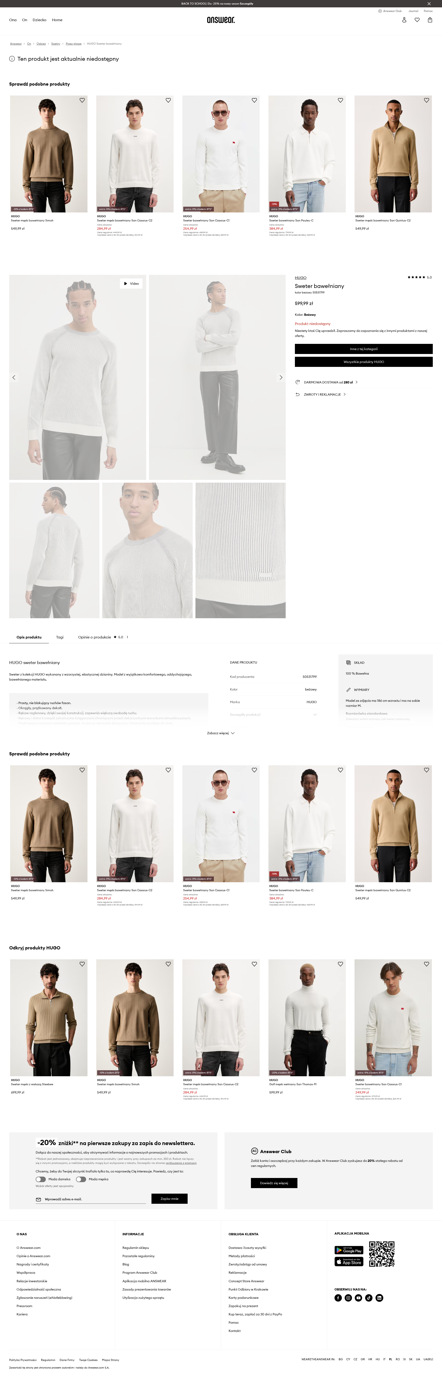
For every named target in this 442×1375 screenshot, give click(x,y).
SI (404, 1359)
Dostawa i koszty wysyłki (247, 1248)
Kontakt (235, 1331)
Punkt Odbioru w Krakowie (248, 1289)
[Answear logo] (221, 20)
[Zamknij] (429, 3)
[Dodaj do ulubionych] (82, 100)
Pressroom (24, 1306)
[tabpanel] (221, 690)
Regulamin (48, 1360)
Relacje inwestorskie (32, 1281)
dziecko (40, 19)
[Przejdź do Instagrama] (348, 1298)
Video (134, 283)
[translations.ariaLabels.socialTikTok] (369, 1298)
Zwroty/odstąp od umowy (248, 1264)
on (24, 19)
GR (363, 1359)
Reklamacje (238, 1273)
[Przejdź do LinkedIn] (379, 1298)
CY (348, 1359)
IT (384, 1359)
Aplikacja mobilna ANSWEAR (144, 1281)
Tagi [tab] (60, 637)
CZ (355, 1359)
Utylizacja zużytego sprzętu (143, 1298)
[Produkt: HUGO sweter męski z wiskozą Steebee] (48, 1017)
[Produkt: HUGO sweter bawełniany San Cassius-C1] (221, 154)
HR (370, 1359)
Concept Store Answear (246, 1281)
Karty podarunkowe (244, 1298)
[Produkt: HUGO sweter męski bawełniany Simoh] (48, 154)
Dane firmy (67, 1360)
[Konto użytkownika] (404, 20)
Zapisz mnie (169, 1199)
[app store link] (348, 1261)
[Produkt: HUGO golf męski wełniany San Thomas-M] (307, 1017)
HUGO (300, 277)
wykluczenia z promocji (181, 1163)
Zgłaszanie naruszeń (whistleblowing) (44, 1298)
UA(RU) (428, 1359)
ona (13, 19)
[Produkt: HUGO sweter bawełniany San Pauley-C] (307, 154)
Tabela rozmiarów (359, 727)
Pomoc (234, 1322)
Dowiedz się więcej (274, 1183)
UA (418, 1359)
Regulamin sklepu (135, 1248)
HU (378, 1359)
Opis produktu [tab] (29, 637)
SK (411, 1359)
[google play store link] (348, 1250)
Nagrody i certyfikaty (33, 1264)
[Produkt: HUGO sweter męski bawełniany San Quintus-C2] (393, 154)
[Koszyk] (430, 20)
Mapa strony (110, 1360)
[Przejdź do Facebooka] (338, 1298)
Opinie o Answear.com (33, 1256)
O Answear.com (29, 1248)
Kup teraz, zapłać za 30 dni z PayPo (255, 1314)
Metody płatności (242, 1256)
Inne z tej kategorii (364, 349)
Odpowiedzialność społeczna (39, 1289)
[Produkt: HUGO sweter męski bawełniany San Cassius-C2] (135, 154)
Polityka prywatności (23, 1360)
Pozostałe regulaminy (138, 1256)
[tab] (103, 637)
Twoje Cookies (88, 1360)
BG (341, 1359)
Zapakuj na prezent (243, 1306)
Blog (125, 1264)
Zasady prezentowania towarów (146, 1289)
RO (398, 1359)
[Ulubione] (417, 20)
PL (390, 1359)
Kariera (22, 1314)
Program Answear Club (139, 1273)
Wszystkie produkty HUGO (364, 362)
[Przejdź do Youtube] (358, 1298)
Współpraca (26, 1273)
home (57, 19)
